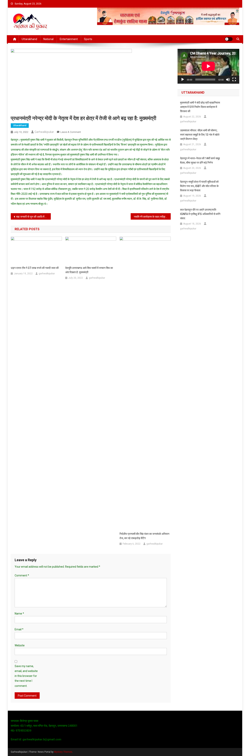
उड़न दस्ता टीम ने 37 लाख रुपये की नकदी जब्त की (35, 267)
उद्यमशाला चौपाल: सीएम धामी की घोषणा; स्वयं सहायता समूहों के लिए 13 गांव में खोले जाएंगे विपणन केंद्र (199, 134)
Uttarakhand (29, 39)
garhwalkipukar (44, 131)
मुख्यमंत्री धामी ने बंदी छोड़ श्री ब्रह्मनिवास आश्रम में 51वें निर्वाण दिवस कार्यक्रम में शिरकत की (200, 107)
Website (20, 645)
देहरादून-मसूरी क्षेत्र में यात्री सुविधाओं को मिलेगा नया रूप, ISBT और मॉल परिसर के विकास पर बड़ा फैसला (199, 186)
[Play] (183, 79)
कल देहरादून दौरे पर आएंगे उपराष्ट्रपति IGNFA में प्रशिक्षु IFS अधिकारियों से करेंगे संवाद (200, 214)
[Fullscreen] (234, 79)
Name (19, 613)
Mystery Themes (63, 752)
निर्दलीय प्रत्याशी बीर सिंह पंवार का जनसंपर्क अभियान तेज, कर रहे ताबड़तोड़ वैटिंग (144, 536)
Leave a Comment (70, 132)
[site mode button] (229, 39)
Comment (22, 575)
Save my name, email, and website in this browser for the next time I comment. (26, 676)
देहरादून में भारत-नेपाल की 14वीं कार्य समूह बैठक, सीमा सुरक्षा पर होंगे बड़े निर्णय (200, 160)
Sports (88, 39)
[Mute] (228, 79)
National (48, 39)
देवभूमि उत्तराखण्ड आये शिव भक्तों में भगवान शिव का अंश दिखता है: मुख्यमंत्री (89, 270)
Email (19, 629)
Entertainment (69, 39)
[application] (208, 66)
